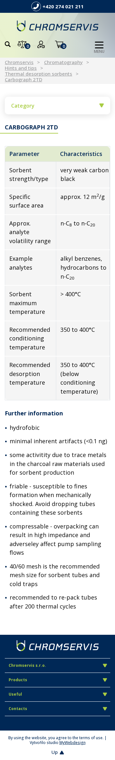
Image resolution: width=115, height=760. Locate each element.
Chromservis (19, 62)
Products (18, 679)
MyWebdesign (72, 742)
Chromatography (63, 62)
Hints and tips (21, 68)
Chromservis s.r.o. (27, 665)
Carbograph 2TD (23, 79)
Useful (15, 694)
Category (22, 105)
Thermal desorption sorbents (38, 73)
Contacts (18, 708)
